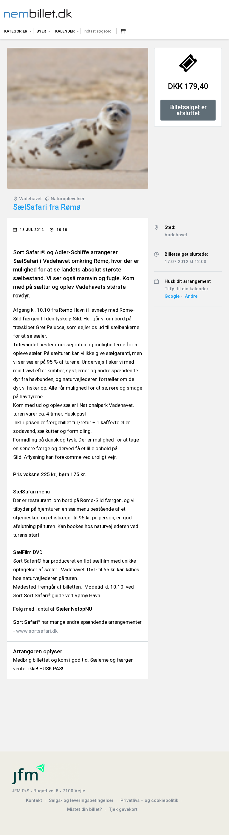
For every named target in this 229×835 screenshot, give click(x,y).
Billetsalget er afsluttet (188, 110)
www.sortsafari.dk (37, 631)
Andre (191, 296)
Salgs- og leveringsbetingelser (81, 800)
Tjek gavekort (123, 809)
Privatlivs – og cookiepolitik (149, 800)
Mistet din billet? (84, 809)
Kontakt (34, 800)
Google (172, 296)
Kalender (65, 31)
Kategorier (15, 31)
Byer (41, 31)
